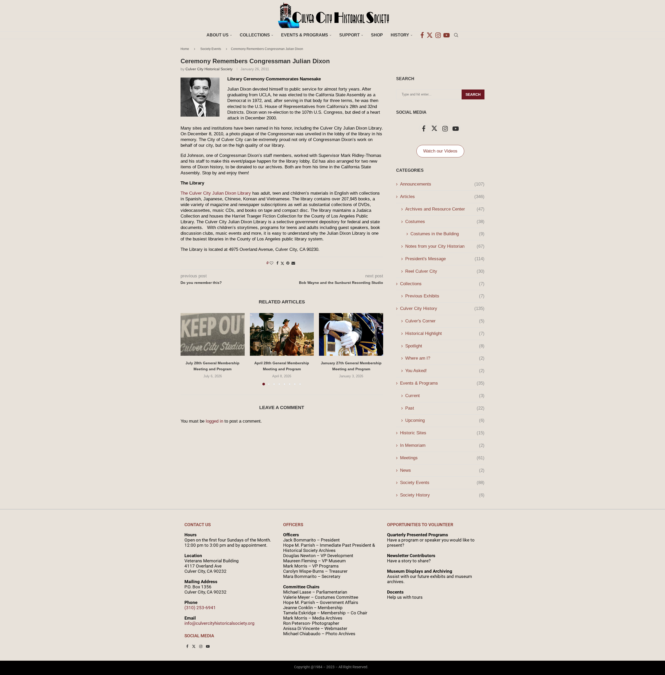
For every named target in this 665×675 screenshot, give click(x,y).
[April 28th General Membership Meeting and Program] (282, 334)
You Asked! (444, 370)
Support (349, 35)
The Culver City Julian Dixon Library (216, 193)
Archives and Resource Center (444, 209)
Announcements (442, 184)
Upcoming (444, 420)
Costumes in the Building (447, 233)
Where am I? (444, 358)
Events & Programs (304, 35)
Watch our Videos (440, 151)
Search (473, 94)
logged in (214, 421)
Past (444, 408)
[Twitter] (430, 35)
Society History (442, 495)
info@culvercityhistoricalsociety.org (219, 623)
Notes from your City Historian (444, 246)
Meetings (442, 457)
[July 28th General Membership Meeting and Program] (213, 334)
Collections (255, 35)
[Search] (456, 35)
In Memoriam (442, 445)
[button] (187, 349)
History (400, 35)
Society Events (210, 49)
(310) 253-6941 (200, 607)
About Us (218, 35)
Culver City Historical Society (208, 69)
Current (444, 395)
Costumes (444, 221)
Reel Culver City (444, 271)
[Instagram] (438, 35)
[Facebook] (422, 35)
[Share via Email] (293, 263)
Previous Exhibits (444, 296)
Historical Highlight (444, 333)
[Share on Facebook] (277, 263)
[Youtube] (446, 35)
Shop (377, 35)
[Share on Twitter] (282, 263)
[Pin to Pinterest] (287, 263)
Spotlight (444, 345)
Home (185, 49)
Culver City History (442, 308)
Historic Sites (442, 432)
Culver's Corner (444, 321)
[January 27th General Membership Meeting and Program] (351, 334)
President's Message (444, 258)
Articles (442, 196)
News (442, 470)
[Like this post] (271, 263)
